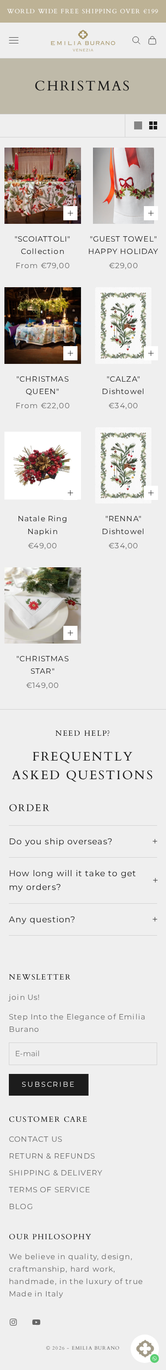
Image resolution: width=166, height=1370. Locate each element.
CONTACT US (35, 1139)
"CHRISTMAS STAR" (42, 664)
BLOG (21, 1206)
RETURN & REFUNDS (52, 1155)
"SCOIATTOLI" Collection (42, 245)
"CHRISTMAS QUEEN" (42, 385)
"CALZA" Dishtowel (123, 385)
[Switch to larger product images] (138, 125)
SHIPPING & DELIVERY (56, 1172)
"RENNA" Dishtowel (123, 524)
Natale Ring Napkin (43, 524)
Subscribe (49, 1084)
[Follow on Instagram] (13, 1322)
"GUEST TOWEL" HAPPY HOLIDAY (123, 245)
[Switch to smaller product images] (153, 125)
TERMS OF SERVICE (49, 1189)
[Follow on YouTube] (36, 1322)
